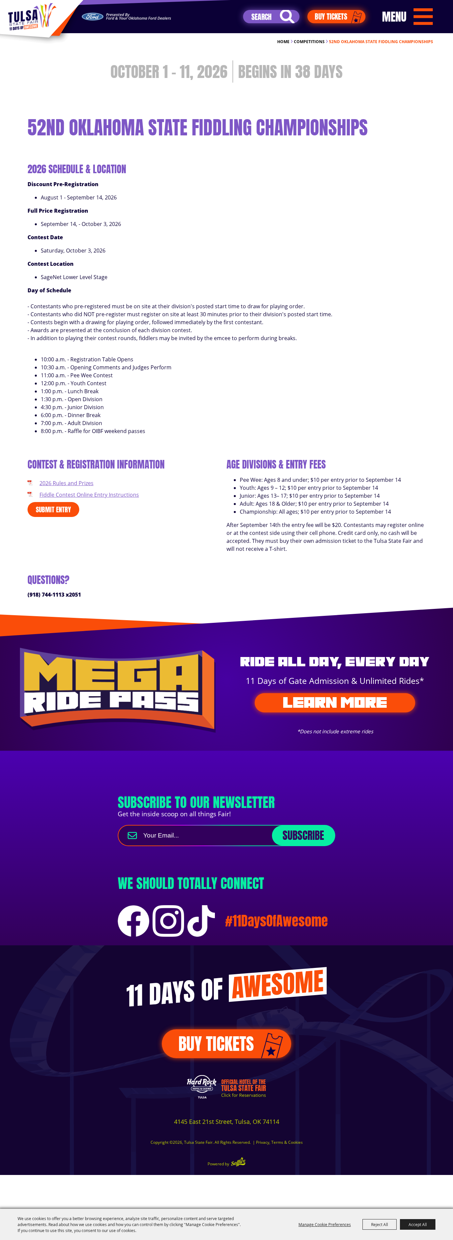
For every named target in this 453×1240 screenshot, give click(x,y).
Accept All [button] (418, 1224)
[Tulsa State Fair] (32, 17)
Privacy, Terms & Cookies (279, 1142)
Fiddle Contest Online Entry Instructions (89, 494)
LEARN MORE (335, 702)
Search (287, 16)
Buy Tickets (331, 16)
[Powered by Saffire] (238, 1162)
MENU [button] (394, 16)
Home (283, 41)
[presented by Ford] (126, 17)
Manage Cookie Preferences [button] (324, 1224)
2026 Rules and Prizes (66, 483)
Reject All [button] (379, 1224)
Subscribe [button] (303, 835)
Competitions (309, 41)
